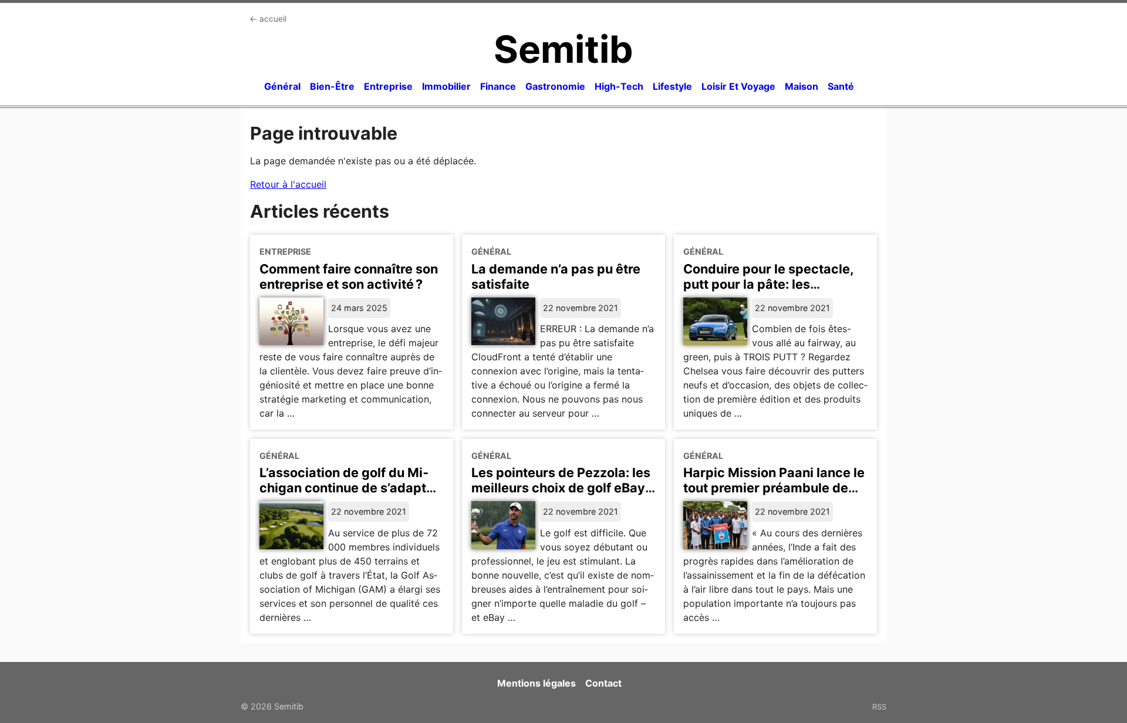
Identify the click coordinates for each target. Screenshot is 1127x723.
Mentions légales (536, 683)
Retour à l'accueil (288, 184)
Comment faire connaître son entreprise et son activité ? (348, 276)
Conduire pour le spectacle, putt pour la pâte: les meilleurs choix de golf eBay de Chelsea (770, 291)
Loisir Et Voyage (738, 86)
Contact (603, 683)
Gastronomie (555, 86)
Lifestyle (672, 86)
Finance (498, 86)
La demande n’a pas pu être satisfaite (555, 276)
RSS (879, 706)
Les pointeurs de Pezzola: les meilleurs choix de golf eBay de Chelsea (560, 488)
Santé (841, 86)
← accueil (267, 18)
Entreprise (388, 86)
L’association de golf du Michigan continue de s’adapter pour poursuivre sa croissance (349, 495)
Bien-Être (332, 86)
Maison (801, 86)
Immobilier (446, 86)
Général (282, 86)
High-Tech (619, 86)
